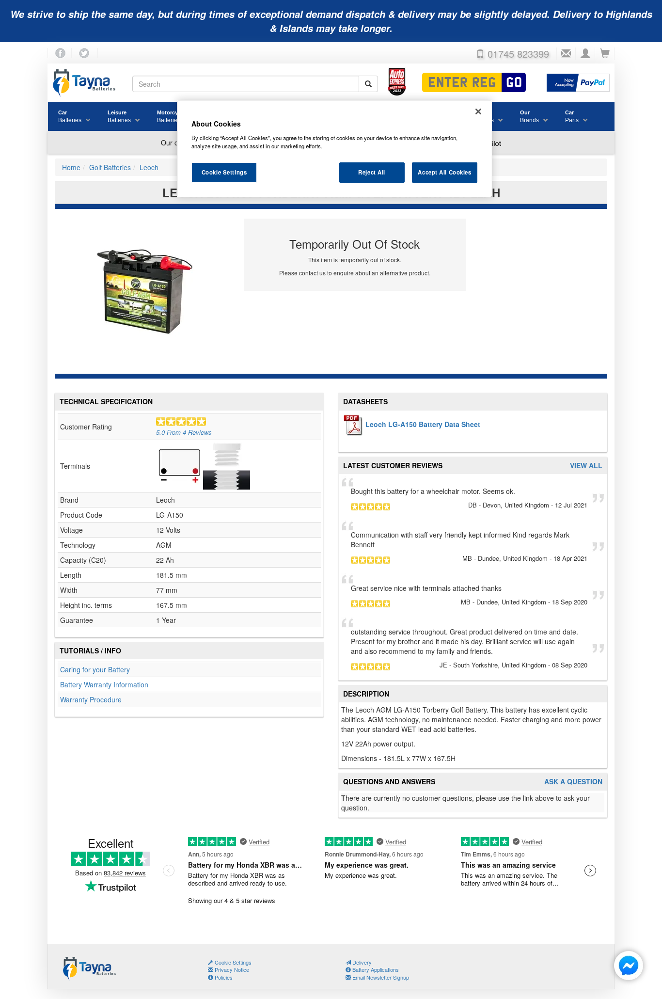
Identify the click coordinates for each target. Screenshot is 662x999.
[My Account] (585, 54)
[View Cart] (605, 54)
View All (586, 465)
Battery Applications (375, 969)
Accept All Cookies (444, 172)
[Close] (478, 111)
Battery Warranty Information (104, 684)
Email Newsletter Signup (380, 977)
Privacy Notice (231, 969)
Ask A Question (573, 781)
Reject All (371, 172)
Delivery (361, 962)
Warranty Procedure (91, 699)
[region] (334, 148)
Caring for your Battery (95, 669)
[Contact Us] (566, 54)
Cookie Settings (224, 172)
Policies (223, 977)
